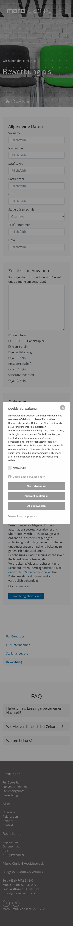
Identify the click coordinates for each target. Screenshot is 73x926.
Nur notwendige (36, 485)
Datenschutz (15, 516)
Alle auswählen (36, 505)
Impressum (30, 516)
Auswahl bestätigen (36, 495)
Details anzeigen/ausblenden (29, 476)
